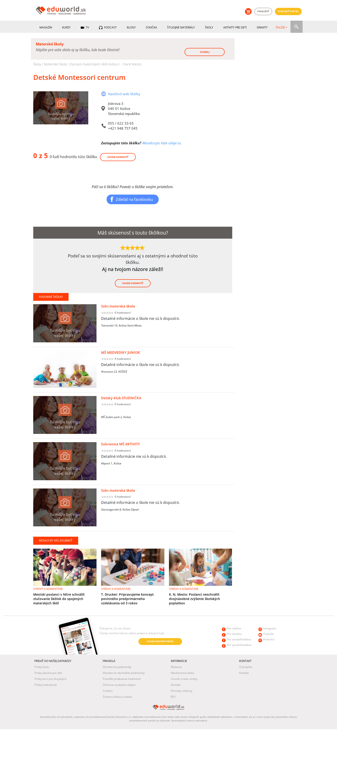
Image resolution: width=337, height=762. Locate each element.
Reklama (176, 667)
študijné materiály (181, 27)
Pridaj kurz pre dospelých (50, 679)
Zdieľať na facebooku (134, 199)
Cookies (108, 691)
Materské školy (55, 64)
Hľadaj (204, 51)
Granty (262, 27)
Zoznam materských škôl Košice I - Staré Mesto (105, 64)
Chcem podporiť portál (160, 641)
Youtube (268, 634)
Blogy (131, 27)
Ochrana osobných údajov (119, 685)
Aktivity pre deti (235, 27)
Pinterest (269, 639)
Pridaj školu (41, 667)
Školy (209, 27)
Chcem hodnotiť (117, 157)
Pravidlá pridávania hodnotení (122, 679)
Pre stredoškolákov (239, 639)
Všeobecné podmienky (117, 667)
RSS (173, 697)
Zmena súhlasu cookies (118, 697)
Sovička (151, 27)
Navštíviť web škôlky (124, 94)
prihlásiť (263, 11)
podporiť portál (288, 11)
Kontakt (175, 685)
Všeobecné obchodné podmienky (124, 673)
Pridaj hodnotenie (45, 685)
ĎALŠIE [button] (280, 27)
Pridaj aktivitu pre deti (48, 673)
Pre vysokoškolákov (239, 645)
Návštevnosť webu (182, 673)
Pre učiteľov (234, 634)
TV (87, 27)
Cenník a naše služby (184, 679)
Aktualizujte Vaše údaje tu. (162, 143)
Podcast (110, 27)
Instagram (269, 628)
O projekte (245, 667)
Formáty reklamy (181, 691)
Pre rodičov (234, 628)
